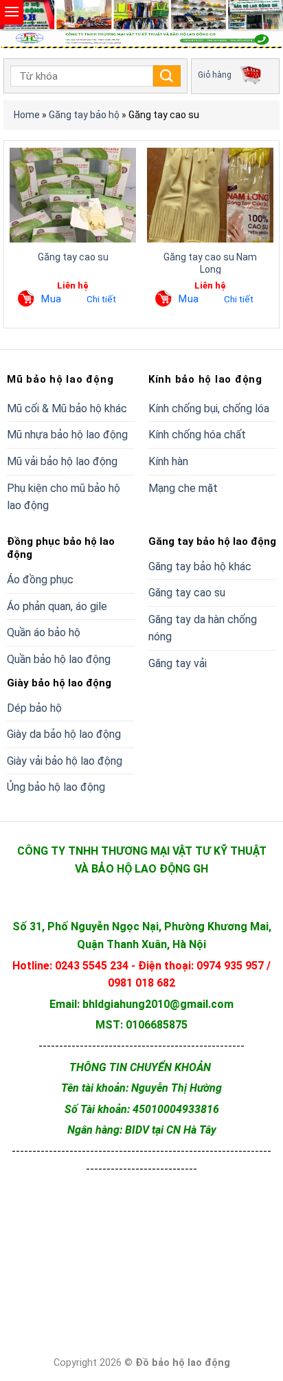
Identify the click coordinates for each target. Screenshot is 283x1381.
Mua (51, 299)
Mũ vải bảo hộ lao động (62, 461)
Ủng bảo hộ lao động (56, 787)
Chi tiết (101, 298)
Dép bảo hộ (34, 708)
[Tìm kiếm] (167, 76)
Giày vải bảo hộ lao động (64, 760)
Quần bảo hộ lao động (59, 659)
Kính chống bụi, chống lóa (208, 408)
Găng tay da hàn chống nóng (202, 628)
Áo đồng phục (40, 579)
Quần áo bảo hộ (43, 632)
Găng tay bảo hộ (84, 114)
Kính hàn (168, 461)
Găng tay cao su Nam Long (210, 263)
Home (27, 114)
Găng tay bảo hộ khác (199, 566)
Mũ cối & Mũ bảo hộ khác (67, 408)
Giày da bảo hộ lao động (64, 734)
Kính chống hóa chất (197, 434)
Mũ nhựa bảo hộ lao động (67, 434)
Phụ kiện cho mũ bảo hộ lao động (63, 497)
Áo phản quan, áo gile (57, 606)
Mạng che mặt (183, 488)
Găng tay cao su (73, 256)
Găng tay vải (177, 663)
